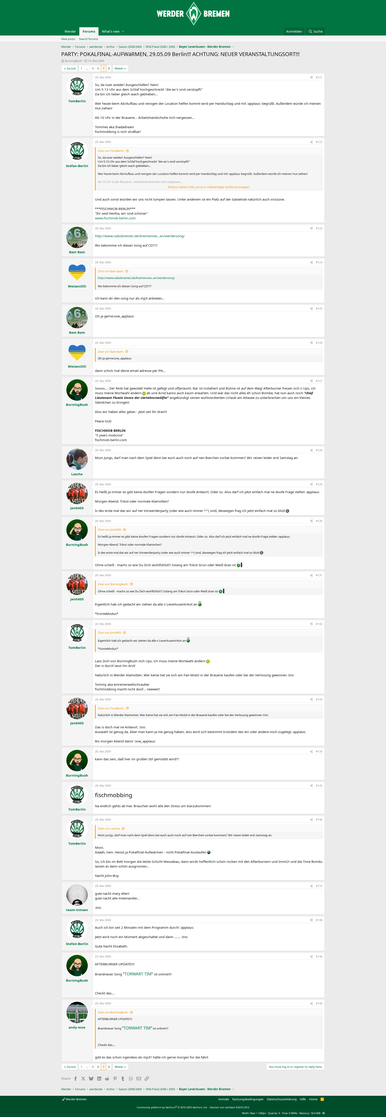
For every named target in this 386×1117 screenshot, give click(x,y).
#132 (319, 624)
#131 (319, 575)
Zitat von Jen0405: (110, 530)
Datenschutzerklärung (282, 1099)
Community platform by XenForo (172, 1107)
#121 (319, 77)
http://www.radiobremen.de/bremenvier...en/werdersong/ (140, 236)
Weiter (119, 68)
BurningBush (73, 61)
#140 (319, 1003)
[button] (123, 31)
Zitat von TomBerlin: (111, 151)
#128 (319, 450)
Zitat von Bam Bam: (111, 271)
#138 (319, 920)
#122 (319, 142)
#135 (319, 786)
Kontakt (223, 1099)
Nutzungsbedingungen (248, 1099)
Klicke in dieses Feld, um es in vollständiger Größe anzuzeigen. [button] (209, 187)
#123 (319, 228)
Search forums (88, 39)
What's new (111, 31)
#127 (319, 381)
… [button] (87, 68)
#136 (319, 820)
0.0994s (293, 1113)
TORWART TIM (137, 974)
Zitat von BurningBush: (113, 584)
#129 (319, 484)
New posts (68, 39)
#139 (319, 956)
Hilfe (303, 1099)
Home (313, 1099)
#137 (319, 886)
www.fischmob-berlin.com (115, 218)
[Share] (311, 77)
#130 (319, 521)
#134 (319, 751)
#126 (319, 343)
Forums (89, 31)
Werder (70, 31)
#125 (319, 308)
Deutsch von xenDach (229, 1107)
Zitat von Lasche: (109, 828)
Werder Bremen (76, 1099)
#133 (319, 699)
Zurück (71, 68)
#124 (319, 262)
